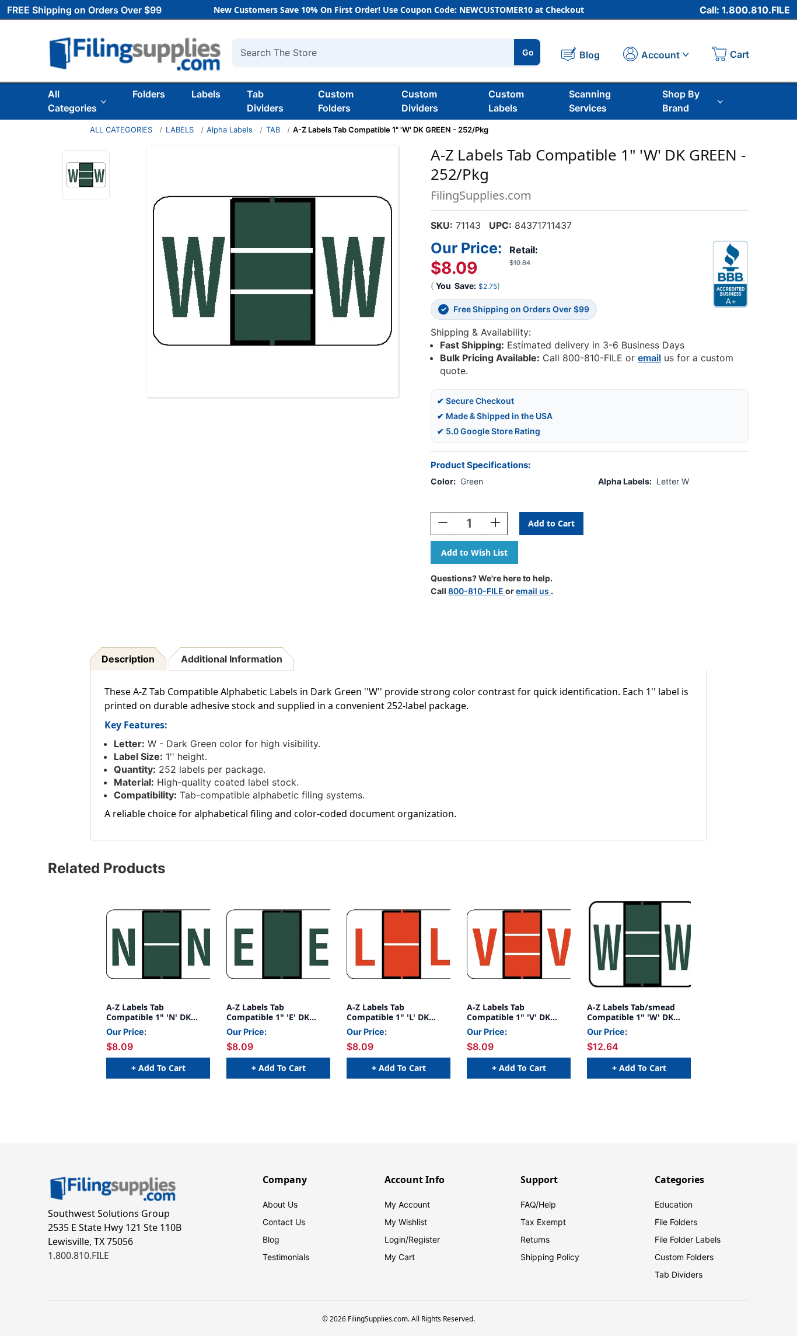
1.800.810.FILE (78, 1255)
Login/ (396, 1239)
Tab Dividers (265, 101)
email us (533, 591)
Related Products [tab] (106, 868)
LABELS (180, 129)
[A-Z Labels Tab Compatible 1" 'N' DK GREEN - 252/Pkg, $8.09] (158, 944)
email (649, 358)
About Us (280, 1204)
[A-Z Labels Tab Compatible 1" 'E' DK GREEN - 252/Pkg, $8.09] (278, 944)
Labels (206, 94)
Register (424, 1239)
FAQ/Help (538, 1204)
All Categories (72, 101)
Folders (148, 94)
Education (674, 1204)
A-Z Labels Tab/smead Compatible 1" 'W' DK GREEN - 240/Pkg (631, 1012)
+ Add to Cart (158, 1067)
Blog (271, 1239)
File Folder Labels (688, 1239)
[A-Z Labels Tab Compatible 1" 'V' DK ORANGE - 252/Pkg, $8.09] (519, 944)
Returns (535, 1239)
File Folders (676, 1222)
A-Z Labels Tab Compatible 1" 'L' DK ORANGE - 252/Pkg (388, 1012)
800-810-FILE (476, 591)
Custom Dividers (419, 101)
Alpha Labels (230, 129)
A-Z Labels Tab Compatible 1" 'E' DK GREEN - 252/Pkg (267, 1012)
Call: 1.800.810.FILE (745, 10)
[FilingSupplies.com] (135, 52)
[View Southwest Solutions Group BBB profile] (730, 274)
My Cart (399, 1257)
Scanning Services (590, 101)
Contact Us (284, 1222)
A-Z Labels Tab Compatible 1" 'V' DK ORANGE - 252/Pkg (508, 1012)
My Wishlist (405, 1222)
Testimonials (286, 1257)
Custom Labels (506, 101)
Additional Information (231, 659)
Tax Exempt (543, 1222)
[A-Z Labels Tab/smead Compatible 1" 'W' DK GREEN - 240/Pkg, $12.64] (639, 944)
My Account (407, 1204)
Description (128, 659)
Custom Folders (336, 101)
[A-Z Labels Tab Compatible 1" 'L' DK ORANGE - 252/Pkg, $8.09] (398, 944)
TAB (273, 129)
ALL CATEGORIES (121, 129)
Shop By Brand (681, 101)
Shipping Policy (549, 1257)
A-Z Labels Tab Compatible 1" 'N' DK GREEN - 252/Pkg (148, 1012)
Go (528, 52)
